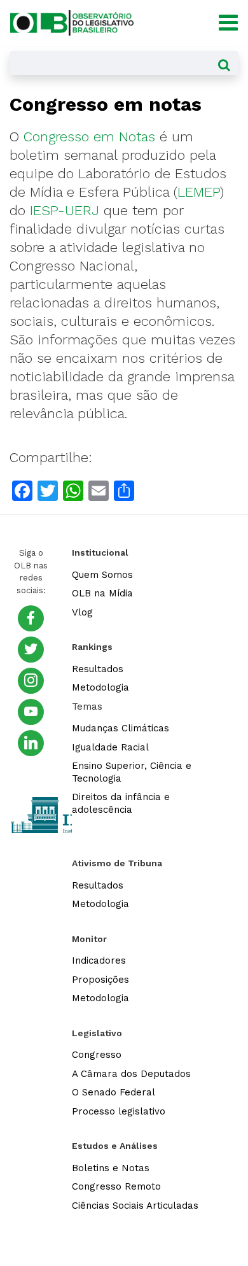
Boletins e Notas (110, 1168)
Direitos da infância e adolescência (121, 803)
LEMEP (198, 192)
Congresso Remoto (116, 1186)
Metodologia (100, 687)
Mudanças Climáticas (120, 728)
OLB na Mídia (102, 593)
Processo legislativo (118, 1111)
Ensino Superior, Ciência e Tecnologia (131, 772)
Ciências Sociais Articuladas (135, 1205)
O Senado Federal (113, 1092)
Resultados (97, 669)
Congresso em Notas (89, 136)
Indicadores (99, 960)
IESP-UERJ (64, 210)
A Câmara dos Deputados (131, 1074)
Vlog (82, 612)
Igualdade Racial (110, 747)
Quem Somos (102, 574)
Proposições (100, 979)
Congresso (96, 1054)
